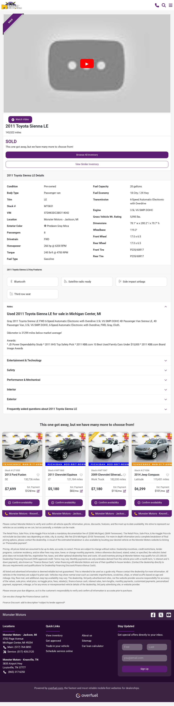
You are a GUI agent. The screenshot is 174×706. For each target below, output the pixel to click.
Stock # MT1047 (99, 470)
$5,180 (53, 489)
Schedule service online (59, 651)
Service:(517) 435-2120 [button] (20, 651)
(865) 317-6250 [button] (16, 671)
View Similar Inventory (87, 164)
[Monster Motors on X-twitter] (159, 615)
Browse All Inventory (87, 154)
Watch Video (22, 119)
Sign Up (145, 669)
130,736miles (32, 479)
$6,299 (139, 489)
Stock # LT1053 (12, 470)
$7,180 (96, 489)
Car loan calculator (92, 646)
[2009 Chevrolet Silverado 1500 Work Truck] (109, 449)
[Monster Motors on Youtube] (167, 615)
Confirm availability (22, 502)
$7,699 (10, 489)
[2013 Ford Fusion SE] (22, 449)
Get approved (53, 640)
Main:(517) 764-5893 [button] (19, 647)
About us (87, 635)
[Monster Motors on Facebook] (152, 615)
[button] (157, 5)
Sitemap (86, 640)
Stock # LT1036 (141, 470)
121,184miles (75, 479)
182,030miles (118, 479)
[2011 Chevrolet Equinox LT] (65, 449)
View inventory (54, 635)
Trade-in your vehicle (57, 646)
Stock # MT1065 (56, 470)
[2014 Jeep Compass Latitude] (152, 449)
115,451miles (161, 479)
